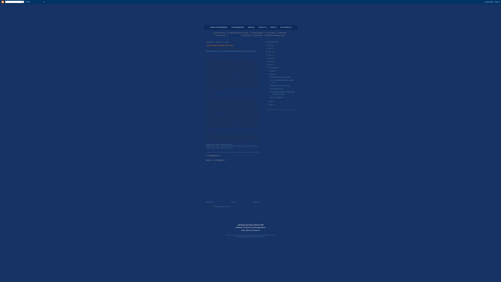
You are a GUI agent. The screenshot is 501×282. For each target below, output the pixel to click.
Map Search (247, 35)
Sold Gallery (282, 33)
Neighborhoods (237, 27)
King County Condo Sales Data (238, 146)
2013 (269, 52)
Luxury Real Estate (283, 226)
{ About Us (262, 27)
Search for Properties (218, 27)
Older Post (256, 202)
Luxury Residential (219, 23)
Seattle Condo (226, 148)
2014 (269, 48)
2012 (269, 55)
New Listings (270, 33)
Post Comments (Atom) (222, 206)
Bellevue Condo (218, 146)
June (271, 104)
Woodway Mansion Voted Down (280, 77)
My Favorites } (286, 27)
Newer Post (209, 202)
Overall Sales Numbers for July (219, 45)
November (273, 67)
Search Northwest (219, 33)
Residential (239, 227)
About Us (249, 230)
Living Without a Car (276, 89)
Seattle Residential (250, 12)
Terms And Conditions (242, 237)
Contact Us (256, 230)
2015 (269, 45)
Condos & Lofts (220, 35)
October (272, 71)
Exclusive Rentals (257, 33)
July (271, 101)
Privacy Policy (254, 237)
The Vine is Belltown (276, 97)
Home (233, 202)
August (272, 74)
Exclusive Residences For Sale (238, 33)
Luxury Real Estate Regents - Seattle (217, 226)
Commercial (250, 23)
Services (251, 27)
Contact (273, 27)
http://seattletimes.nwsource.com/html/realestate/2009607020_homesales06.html (230, 51)
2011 (269, 58)
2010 (269, 61)
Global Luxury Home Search (275, 35)
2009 (269, 65)
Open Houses (258, 35)
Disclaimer (262, 237)
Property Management (281, 23)
